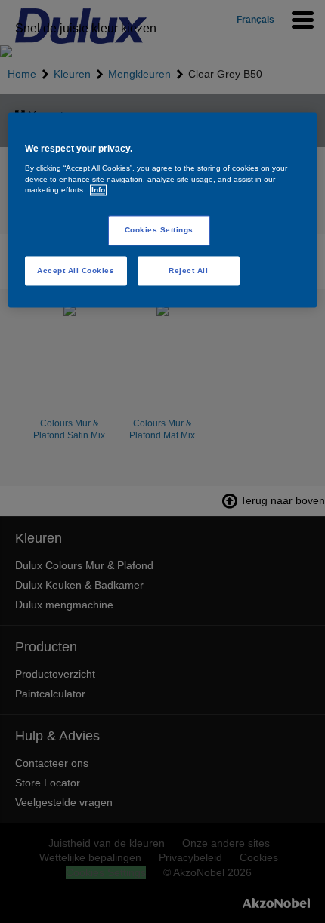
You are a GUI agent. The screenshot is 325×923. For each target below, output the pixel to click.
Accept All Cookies (75, 270)
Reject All (188, 270)
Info (98, 190)
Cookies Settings (159, 230)
